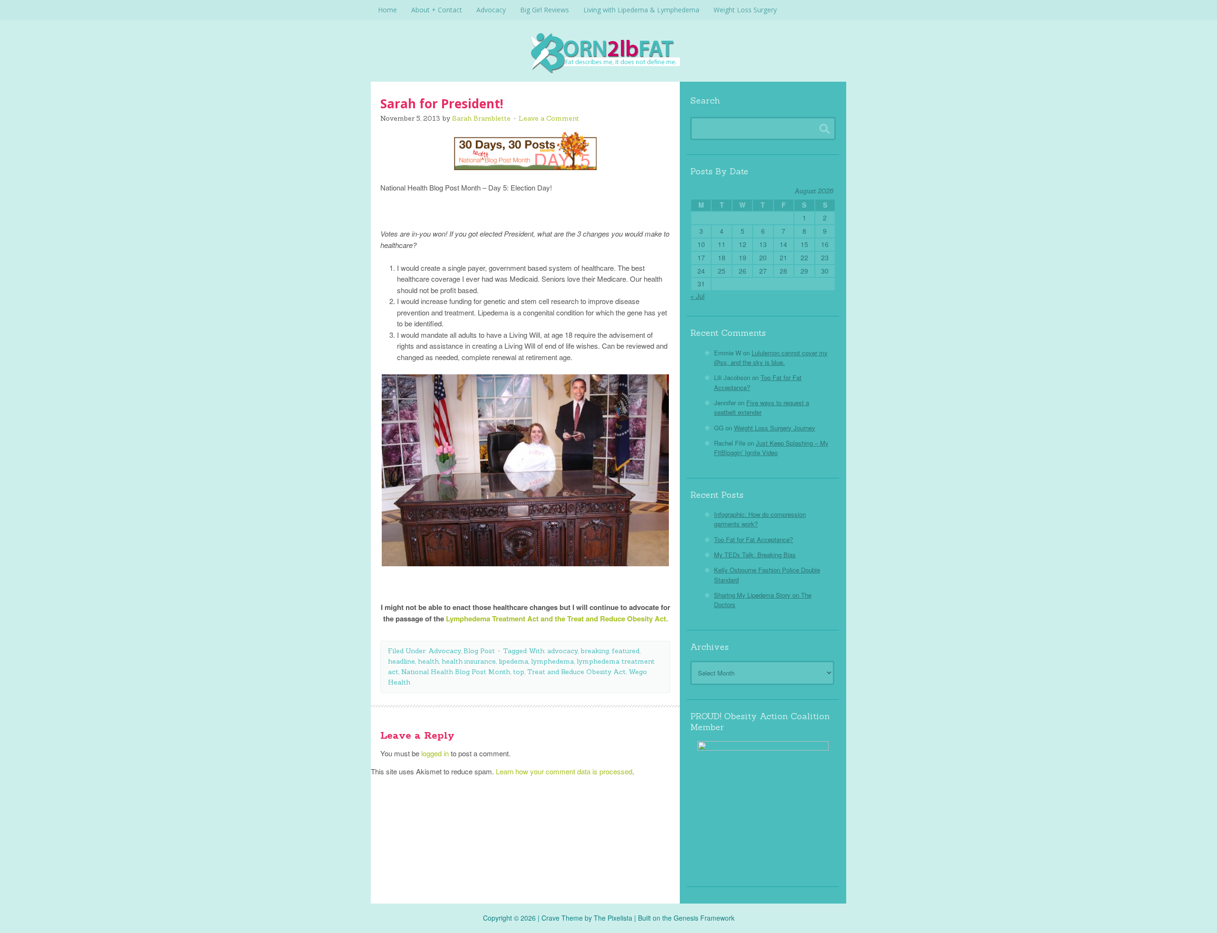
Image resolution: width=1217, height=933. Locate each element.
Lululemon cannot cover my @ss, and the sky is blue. (771, 357)
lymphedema (552, 661)
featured (625, 651)
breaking (594, 651)
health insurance (469, 661)
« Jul (697, 296)
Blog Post (479, 651)
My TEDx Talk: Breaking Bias (755, 554)
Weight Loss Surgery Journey (774, 427)
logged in (435, 753)
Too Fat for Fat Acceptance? (753, 539)
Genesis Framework (704, 918)
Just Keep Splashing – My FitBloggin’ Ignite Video (771, 447)
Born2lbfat (608, 52)
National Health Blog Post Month (455, 671)
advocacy (562, 651)
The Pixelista (613, 918)
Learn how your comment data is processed (564, 771)
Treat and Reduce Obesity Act (576, 671)
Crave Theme (562, 918)
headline (401, 661)
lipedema (513, 661)
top (518, 671)
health (428, 661)
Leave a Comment (549, 118)
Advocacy (444, 651)
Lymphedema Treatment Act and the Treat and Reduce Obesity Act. (557, 618)
